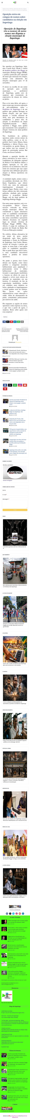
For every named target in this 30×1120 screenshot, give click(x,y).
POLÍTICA (11, 8)
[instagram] (20, 385)
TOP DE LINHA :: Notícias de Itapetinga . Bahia (12, 1020)
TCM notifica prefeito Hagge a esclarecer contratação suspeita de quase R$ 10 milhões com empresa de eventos (17, 974)
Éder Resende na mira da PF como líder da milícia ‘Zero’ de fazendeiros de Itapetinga (18, 955)
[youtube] (25, 385)
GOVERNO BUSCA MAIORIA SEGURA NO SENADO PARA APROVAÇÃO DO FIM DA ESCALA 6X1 (14, 1030)
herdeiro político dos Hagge (15, 70)
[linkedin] (23, 914)
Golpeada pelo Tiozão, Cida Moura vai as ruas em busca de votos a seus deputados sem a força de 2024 (18, 352)
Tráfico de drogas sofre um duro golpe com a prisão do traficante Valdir (18, 921)
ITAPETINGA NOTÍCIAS (6, 1034)
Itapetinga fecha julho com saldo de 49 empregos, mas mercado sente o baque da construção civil (18, 451)
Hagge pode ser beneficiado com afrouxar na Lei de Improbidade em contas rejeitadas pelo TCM (17, 938)
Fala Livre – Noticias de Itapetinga (9, 1016)
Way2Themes (15, 1116)
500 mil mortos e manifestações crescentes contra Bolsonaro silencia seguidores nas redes (17, 946)
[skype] (13, 914)
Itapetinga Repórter (6, 1040)
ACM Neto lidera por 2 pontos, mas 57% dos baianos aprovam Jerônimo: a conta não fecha (18, 360)
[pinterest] (5, 388)
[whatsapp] (15, 385)
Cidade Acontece (5, 1028)
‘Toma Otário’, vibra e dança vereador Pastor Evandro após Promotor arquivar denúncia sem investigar (17, 929)
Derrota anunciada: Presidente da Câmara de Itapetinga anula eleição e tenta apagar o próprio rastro (18, 369)
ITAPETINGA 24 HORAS (6, 1011)
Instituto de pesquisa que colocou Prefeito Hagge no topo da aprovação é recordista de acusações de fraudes (18, 964)
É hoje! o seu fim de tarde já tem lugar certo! (12, 1012)
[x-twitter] (10, 385)
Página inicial (6, 8)
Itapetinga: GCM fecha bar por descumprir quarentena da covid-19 (12, 1042)
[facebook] (5, 385)
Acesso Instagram (7, 480)
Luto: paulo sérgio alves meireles (9, 1017)
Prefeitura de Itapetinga (11, 109)
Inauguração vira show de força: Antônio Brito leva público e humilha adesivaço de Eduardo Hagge (17, 442)
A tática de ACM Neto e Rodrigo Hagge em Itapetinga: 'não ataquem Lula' (17, 411)
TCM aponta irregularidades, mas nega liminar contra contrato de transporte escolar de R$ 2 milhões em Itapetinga (18, 431)
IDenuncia (18, 342)
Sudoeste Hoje (5, 1047)
